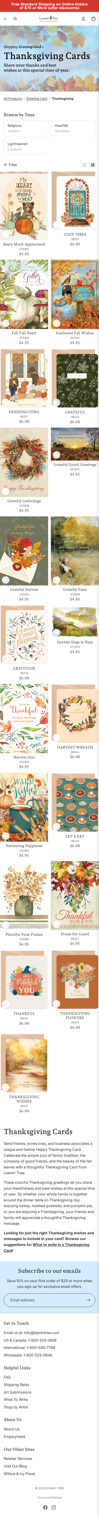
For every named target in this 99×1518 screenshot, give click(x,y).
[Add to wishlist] (5, 235)
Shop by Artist (16, 1407)
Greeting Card (36, 98)
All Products (13, 98)
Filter (13, 164)
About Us (12, 1429)
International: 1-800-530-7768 (29, 1347)
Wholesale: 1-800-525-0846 (28, 1355)
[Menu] (5, 18)
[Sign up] (88, 1300)
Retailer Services (18, 1458)
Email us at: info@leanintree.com (31, 1332)
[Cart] (93, 19)
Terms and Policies (49, 1497)
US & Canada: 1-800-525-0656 (30, 1340)
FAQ (7, 1377)
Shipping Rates (16, 1384)
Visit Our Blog (15, 1466)
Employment (14, 1436)
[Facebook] (45, 1507)
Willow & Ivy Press (19, 1473)
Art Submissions (17, 1392)
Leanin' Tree (55, 1488)
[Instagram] (53, 1507)
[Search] (15, 19)
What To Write (16, 1399)
